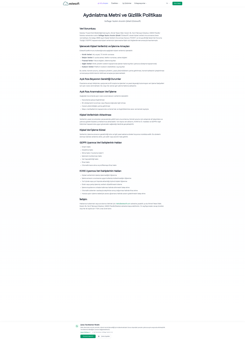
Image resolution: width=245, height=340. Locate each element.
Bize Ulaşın (177, 3)
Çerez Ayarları (105, 336)
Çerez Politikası (84, 332)
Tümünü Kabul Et (88, 336)
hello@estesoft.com (123, 203)
